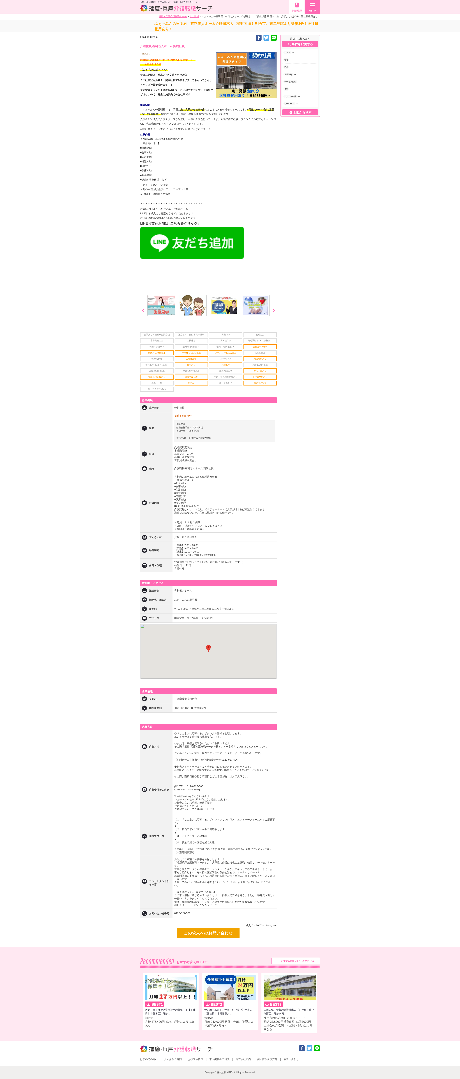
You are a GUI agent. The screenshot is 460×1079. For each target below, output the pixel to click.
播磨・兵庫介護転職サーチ (173, 16)
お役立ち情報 (195, 1059)
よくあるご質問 (173, 1059)
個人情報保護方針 (267, 1059)
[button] (208, 648)
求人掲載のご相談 (219, 1059)
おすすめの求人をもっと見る (295, 961)
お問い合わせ (291, 1059)
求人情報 (194, 16)
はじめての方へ (149, 1059)
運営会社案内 (243, 1059)
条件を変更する (300, 44)
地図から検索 (300, 112)
